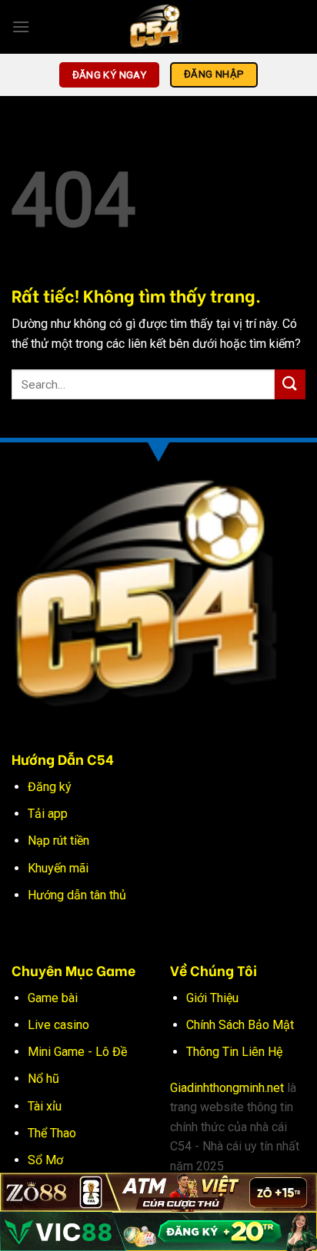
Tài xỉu (45, 1106)
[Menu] (21, 26)
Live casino (58, 1025)
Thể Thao (52, 1133)
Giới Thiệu (212, 998)
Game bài (53, 998)
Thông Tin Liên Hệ (234, 1051)
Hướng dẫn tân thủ (77, 895)
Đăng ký (50, 786)
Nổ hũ (43, 1078)
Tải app (48, 813)
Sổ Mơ (45, 1160)
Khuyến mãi (58, 868)
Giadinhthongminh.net (227, 1088)
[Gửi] (290, 384)
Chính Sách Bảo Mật (240, 1025)
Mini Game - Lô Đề (77, 1051)
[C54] (158, 27)
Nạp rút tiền (58, 840)
